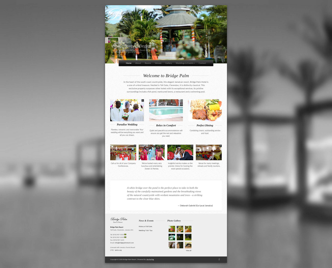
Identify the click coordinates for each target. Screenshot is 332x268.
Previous (102, 34)
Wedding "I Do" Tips (145, 230)
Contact (202, 63)
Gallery (168, 63)
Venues (158, 63)
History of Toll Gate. (145, 226)
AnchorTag (150, 259)
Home (128, 63)
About (138, 63)
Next (230, 34)
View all (188, 250)
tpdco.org (118, 250)
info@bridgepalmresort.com (124, 243)
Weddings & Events (185, 63)
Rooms (148, 63)
